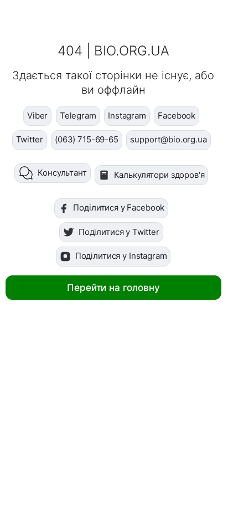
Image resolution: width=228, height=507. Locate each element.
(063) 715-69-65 (86, 139)
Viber (37, 115)
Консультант (62, 172)
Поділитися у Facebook (118, 207)
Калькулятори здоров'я (159, 175)
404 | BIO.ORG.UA (113, 51)
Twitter (29, 139)
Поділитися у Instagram (121, 255)
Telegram (78, 115)
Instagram (127, 115)
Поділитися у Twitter (119, 232)
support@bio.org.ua (168, 139)
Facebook (176, 115)
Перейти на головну (113, 287)
